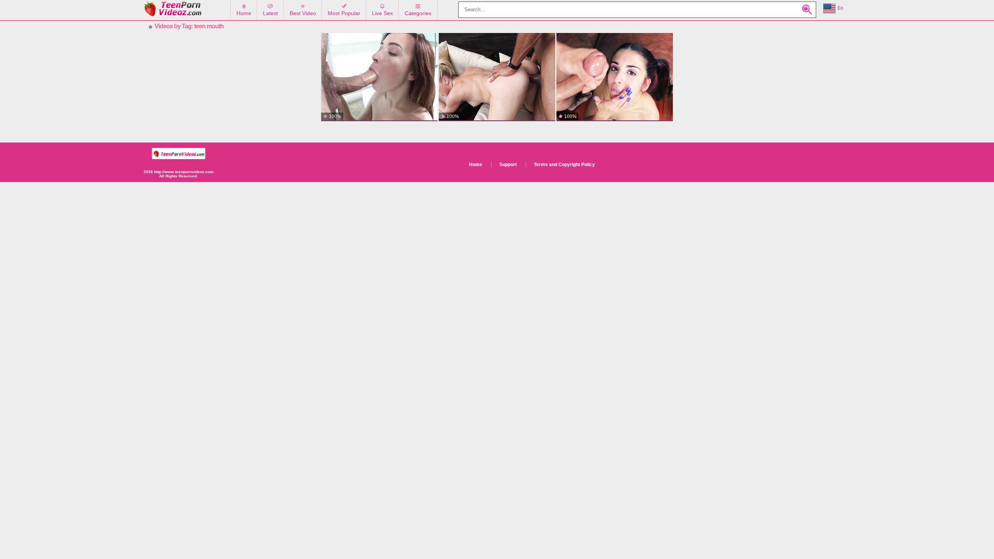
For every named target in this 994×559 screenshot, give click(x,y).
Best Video (303, 13)
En (840, 8)
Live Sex (382, 13)
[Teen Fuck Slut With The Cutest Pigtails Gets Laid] (614, 77)
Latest (270, 13)
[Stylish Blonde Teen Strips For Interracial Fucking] (497, 77)
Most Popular (344, 13)
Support (508, 164)
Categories (418, 13)
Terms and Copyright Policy (564, 164)
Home (243, 13)
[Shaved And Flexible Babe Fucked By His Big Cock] (379, 77)
